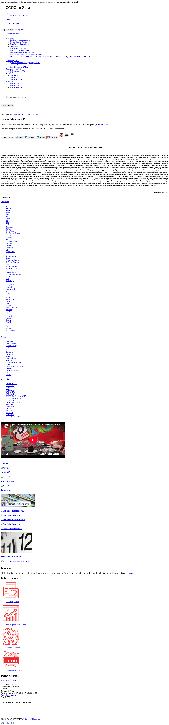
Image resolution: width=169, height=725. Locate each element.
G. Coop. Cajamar (12, 262)
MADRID (9, 411)
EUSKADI (10, 400)
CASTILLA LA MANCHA (16, 396)
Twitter (20, 138)
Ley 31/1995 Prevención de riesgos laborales (26, 54)
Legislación (10, 38)
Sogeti (8, 312)
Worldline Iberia (11, 330)
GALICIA (9, 404)
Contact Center (11, 346)
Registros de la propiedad (15, 366)
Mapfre (8, 295)
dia (7, 250)
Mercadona (10, 299)
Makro (8, 293)
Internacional (10, 406)
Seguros (8, 368)
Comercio (9, 342)
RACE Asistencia (12, 308)
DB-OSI (9, 243)
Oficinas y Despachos (13, 362)
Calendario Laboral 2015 (13, 519)
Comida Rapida (11, 344)
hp (6, 270)
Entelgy (8, 258)
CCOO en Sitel (11, 241)
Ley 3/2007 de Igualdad (18, 48)
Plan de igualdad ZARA (19, 67)
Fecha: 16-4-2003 (7, 138)
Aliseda (8, 210)
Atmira (8, 219)
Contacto (9, 19)
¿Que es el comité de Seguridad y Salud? (25, 63)
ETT (7, 348)
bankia (8, 225)
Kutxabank (10, 283)
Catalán (19, 15)
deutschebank (10, 248)
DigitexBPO (10, 252)
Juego (8, 356)
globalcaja (9, 264)
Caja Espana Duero (13, 233)
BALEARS (10, 390)
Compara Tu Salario (13, 648)
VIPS (8, 324)
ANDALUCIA (11, 384)
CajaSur (8, 235)
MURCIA (9, 413)
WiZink (8, 328)
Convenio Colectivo (17, 36)
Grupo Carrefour (12, 266)
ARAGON (10, 386)
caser (7, 239)
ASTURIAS (10, 388)
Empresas (5, 202)
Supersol (9, 316)
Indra (7, 279)
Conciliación (14, 46)
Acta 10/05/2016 (16, 79)
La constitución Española (19, 42)
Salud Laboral (27, 115)
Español (13, 15)
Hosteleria (9, 352)
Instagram (53, 138)
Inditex (8, 277)
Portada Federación (13, 24)
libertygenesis (10, 289)
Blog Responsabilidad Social (16, 625)
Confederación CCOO (14, 671)
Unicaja (8, 320)
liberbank (9, 287)
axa (7, 221)
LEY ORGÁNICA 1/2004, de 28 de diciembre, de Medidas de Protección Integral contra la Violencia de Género (51, 57)
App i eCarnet (7, 481)
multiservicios (11, 358)
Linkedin (42, 138)
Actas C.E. (9, 73)
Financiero (9, 350)
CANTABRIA (11, 394)
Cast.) (107, 125)
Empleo (36, 115)
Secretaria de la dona (11, 556)
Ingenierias (9, 354)
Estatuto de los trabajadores (20, 40)
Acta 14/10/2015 (16, 75)
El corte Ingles (11, 256)
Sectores (4, 337)
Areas (8, 212)
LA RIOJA (10, 408)
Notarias (9, 360)
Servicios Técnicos (12, 371)
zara (7, 332)
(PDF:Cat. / (100, 125)
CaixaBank (10, 231)
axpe (7, 223)
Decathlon (9, 245)
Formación (6, 472)
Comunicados (16, 115)
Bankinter (9, 227)
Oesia (8, 301)
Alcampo (9, 208)
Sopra (8, 314)
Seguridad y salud (12, 61)
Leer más (129, 573)
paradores (9, 303)
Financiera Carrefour (13, 260)
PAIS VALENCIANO (14, 417)
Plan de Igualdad (12, 65)
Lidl (7, 291)
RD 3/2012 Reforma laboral (20, 50)
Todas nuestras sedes (8, 681)
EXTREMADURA (13, 402)
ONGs (8, 364)
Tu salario (5, 490)
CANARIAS (10, 392)
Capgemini (9, 237)
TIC (7, 373)
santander (9, 310)
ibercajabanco (11, 272)
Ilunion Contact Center (14, 274)
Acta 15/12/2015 (16, 77)
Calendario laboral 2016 (12, 511)
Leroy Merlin (10, 285)
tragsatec (9, 318)
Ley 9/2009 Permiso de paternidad (22, 52)
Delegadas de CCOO (13, 69)
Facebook (30, 138)
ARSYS (9, 214)
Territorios (5, 379)
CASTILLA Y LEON (14, 398)
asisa (7, 217)
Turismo (8, 375)
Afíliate (4, 463)
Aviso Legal (27, 719)
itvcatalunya (10, 281)
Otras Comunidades (8, 695)
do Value (9, 254)
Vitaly (8, 326)
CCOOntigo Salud (12, 602)
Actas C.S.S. (10, 81)
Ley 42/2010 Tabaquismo (19, 44)
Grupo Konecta (11, 268)
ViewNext (9, 322)
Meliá (8, 297)
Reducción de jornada (11, 528)
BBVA (8, 229)
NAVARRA (10, 415)
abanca (8, 206)
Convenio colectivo (13, 34)
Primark (8, 306)
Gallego (25, 15)
